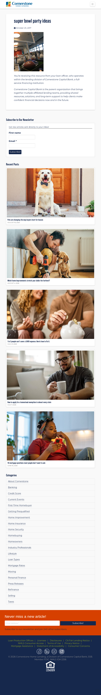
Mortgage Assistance (22, 646)
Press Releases (16, 583)
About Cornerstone (18, 481)
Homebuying (15, 535)
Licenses (41, 640)
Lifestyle (12, 553)
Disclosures (56, 640)
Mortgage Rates (16, 565)
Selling (11, 595)
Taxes (11, 601)
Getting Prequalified (19, 511)
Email (13, 141)
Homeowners (15, 541)
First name (15, 133)
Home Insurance (17, 523)
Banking (12, 487)
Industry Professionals (19, 547)
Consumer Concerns (79, 646)
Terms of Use (54, 643)
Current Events (16, 499)
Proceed (56, 690)
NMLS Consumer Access (31, 643)
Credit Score (14, 493)
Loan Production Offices (20, 640)
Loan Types (14, 559)
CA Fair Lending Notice (77, 640)
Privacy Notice (72, 643)
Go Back (45, 690)
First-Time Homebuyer (20, 505)
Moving (12, 571)
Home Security (16, 529)
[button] (92, 4)
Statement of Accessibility (50, 646)
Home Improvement (19, 517)
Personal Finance (17, 577)
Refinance (13, 589)
